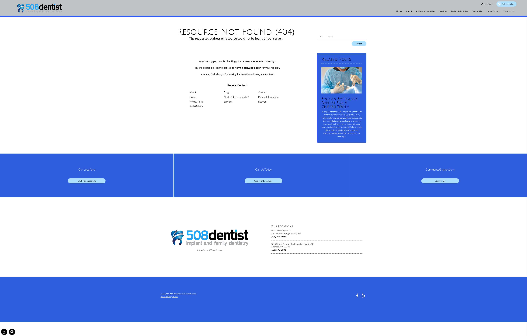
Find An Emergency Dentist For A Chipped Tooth (339, 103)
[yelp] (363, 295)
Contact (262, 92)
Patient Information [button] (425, 11)
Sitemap (262, 101)
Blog (226, 92)
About (192, 92)
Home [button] (399, 11)
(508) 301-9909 (278, 236)
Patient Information (268, 96)
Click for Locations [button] (87, 181)
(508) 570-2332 (278, 249)
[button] (4, 332)
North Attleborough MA (236, 96)
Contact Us (440, 181)
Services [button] (443, 11)
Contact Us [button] (509, 11)
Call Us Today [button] (508, 4)
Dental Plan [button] (477, 11)
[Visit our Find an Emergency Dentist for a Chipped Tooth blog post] (341, 94)
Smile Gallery (196, 106)
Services (228, 101)
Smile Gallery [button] (493, 11)
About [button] (409, 11)
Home (192, 96)
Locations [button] (488, 4)
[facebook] (357, 295)
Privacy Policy (196, 101)
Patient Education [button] (459, 11)
